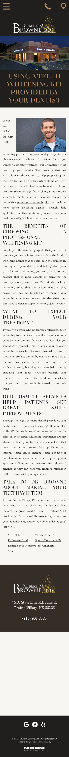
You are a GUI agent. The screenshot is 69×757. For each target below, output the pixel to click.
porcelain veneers (13, 458)
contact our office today (41, 521)
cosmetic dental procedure (43, 420)
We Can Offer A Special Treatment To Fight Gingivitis (48, 540)
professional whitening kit (33, 202)
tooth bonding (53, 453)
